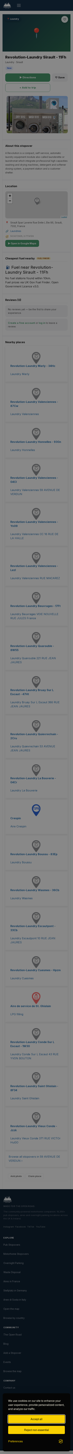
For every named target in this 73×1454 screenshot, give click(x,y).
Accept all (36, 1419)
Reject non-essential (36, 1430)
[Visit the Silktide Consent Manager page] (61, 1441)
